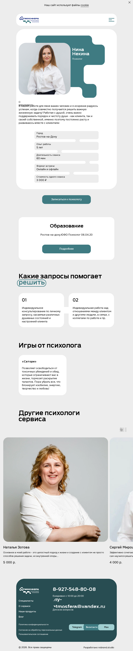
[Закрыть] (129, 2)
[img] (29, 20)
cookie (85, 5)
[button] (66, 199)
